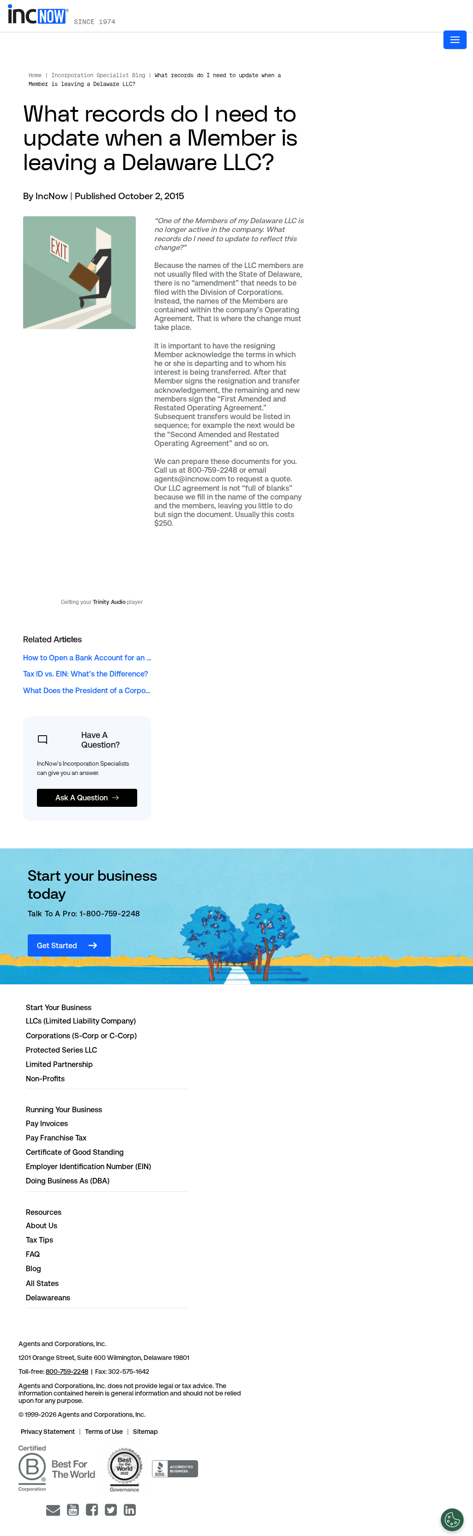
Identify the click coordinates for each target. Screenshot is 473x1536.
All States (42, 1283)
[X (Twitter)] (111, 1510)
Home (35, 75)
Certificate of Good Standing (75, 1152)
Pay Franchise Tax (56, 1138)
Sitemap (145, 1431)
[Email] (53, 1510)
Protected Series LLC (61, 1050)
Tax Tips (39, 1240)
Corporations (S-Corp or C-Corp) (81, 1035)
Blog (33, 1268)
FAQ (33, 1254)
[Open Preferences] (452, 1519)
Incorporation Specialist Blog (98, 75)
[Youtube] (73, 1510)
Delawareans (48, 1297)
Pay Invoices (47, 1123)
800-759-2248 (67, 1371)
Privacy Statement (48, 1431)
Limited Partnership (59, 1064)
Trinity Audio (109, 602)
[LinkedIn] (130, 1510)
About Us (41, 1225)
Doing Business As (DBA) (67, 1180)
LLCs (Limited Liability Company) (81, 1021)
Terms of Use (104, 1431)
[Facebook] (92, 1510)
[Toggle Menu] (455, 39)
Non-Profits (45, 1078)
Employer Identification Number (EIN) (88, 1166)
